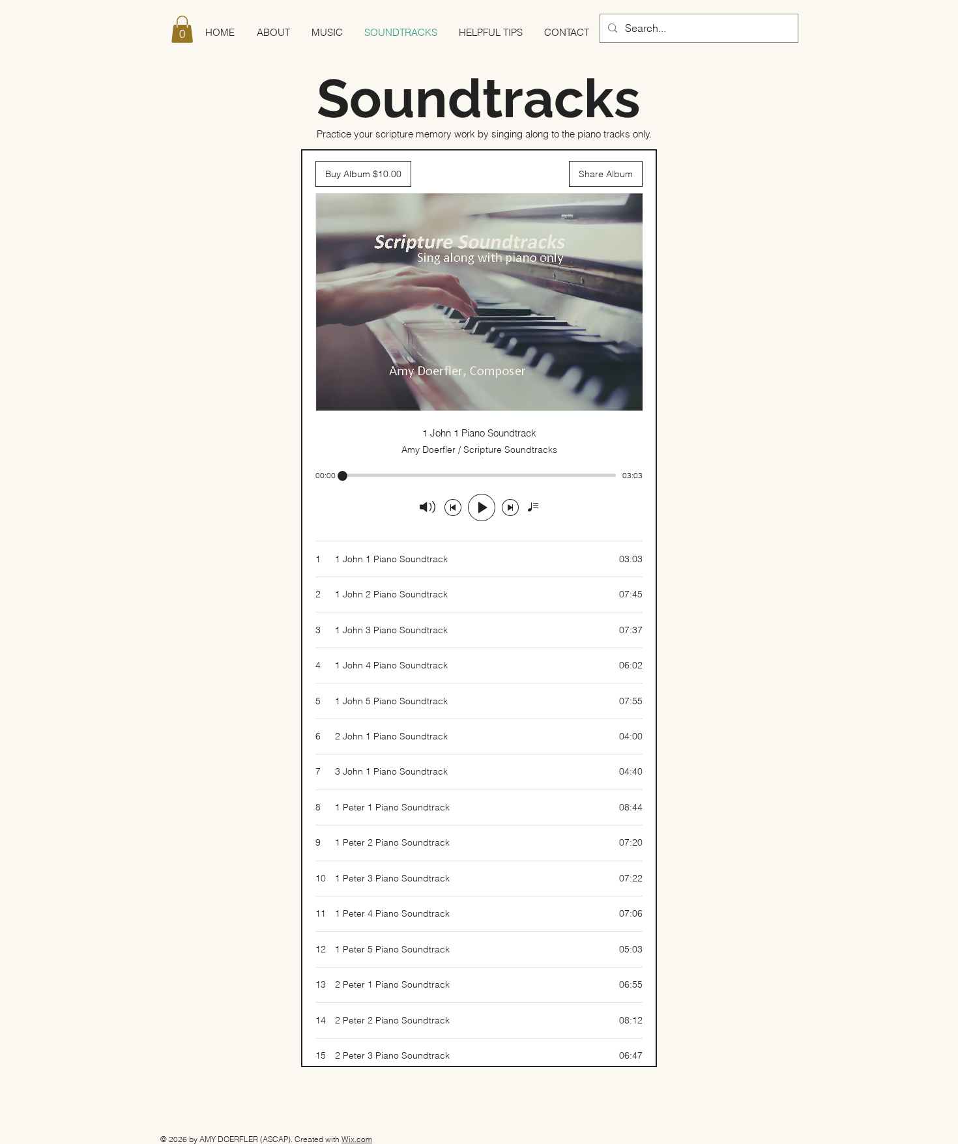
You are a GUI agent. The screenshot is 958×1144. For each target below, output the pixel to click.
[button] (182, 29)
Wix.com (356, 1139)
